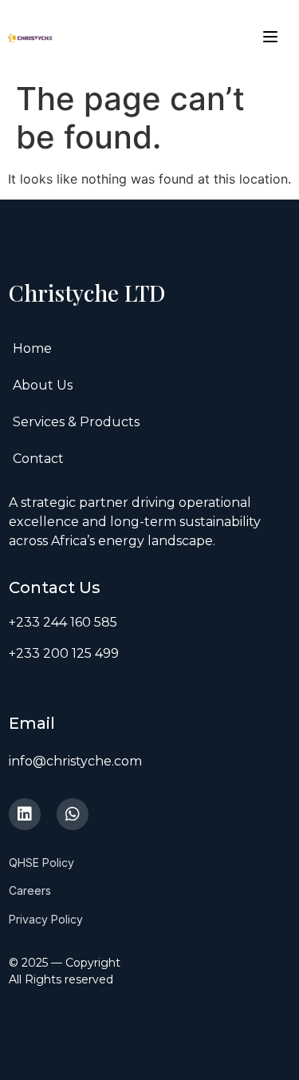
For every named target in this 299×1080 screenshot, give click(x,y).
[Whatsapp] (73, 814)
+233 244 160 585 (63, 622)
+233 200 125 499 (64, 653)
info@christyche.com (75, 761)
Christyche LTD (90, 292)
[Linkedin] (25, 814)
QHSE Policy (41, 862)
